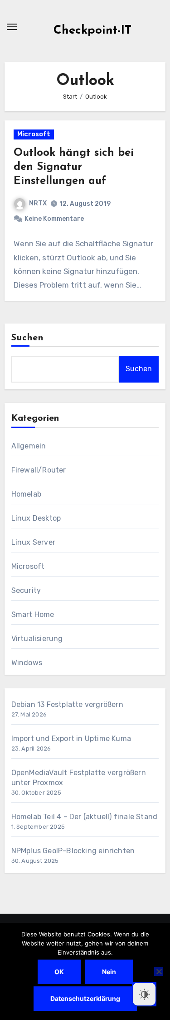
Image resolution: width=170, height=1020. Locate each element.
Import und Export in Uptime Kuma (71, 738)
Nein (109, 971)
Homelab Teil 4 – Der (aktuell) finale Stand (84, 816)
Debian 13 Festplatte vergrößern (67, 704)
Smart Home (32, 614)
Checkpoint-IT (92, 31)
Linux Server (33, 542)
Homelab (26, 494)
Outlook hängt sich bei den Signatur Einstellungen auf (74, 167)
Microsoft (33, 134)
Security (26, 590)
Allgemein (28, 446)
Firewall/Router (38, 470)
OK (59, 971)
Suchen (27, 338)
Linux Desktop (36, 518)
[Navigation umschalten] (12, 26)
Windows (26, 662)
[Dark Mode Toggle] (144, 994)
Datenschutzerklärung (85, 998)
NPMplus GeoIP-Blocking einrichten (73, 850)
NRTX (38, 203)
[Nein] (158, 971)
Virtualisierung (37, 638)
